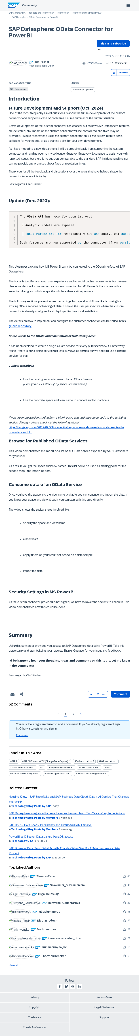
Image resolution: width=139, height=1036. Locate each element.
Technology (63, 13)
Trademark (34, 1017)
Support (104, 1017)
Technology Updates (83, 89)
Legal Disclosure (104, 1007)
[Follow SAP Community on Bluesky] (66, 986)
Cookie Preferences (35, 1027)
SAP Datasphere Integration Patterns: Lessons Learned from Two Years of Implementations (67, 813)
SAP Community (17, 13)
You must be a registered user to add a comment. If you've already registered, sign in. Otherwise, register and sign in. (68, 726)
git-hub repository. (20, 326)
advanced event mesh (21, 767)
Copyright (34, 1007)
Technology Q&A (22, 840)
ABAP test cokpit (107, 761)
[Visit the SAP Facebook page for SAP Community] (59, 986)
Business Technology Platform (91, 773)
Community (29, 5)
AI (41, 767)
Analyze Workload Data (60, 767)
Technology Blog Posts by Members (34, 817)
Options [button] (98, 50)
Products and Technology (41, 13)
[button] (114, 72)
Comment (22, 735)
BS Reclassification (88, 767)
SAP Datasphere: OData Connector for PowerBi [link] (35, 17)
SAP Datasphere (18, 89)
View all (13, 965)
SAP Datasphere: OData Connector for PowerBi (61, 32)
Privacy (35, 997)
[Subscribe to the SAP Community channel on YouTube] (72, 986)
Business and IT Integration (24, 773)
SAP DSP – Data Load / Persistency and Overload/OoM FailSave (50, 825)
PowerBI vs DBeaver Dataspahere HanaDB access (41, 836)
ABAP (12, 761)
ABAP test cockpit (83, 761)
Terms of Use (104, 997)
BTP (107, 767)
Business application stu (57, 773)
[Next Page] (80, 714)
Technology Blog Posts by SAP (87, 13)
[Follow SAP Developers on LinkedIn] (79, 986)
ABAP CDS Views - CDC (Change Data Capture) (45, 761)
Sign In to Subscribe (113, 43)
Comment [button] (120, 694)
